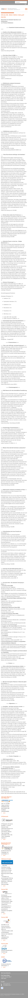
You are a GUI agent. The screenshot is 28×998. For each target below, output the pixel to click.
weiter (4, 813)
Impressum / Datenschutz (5, 995)
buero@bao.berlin (7, 985)
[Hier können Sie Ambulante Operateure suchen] (25, 4)
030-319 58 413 (6, 983)
